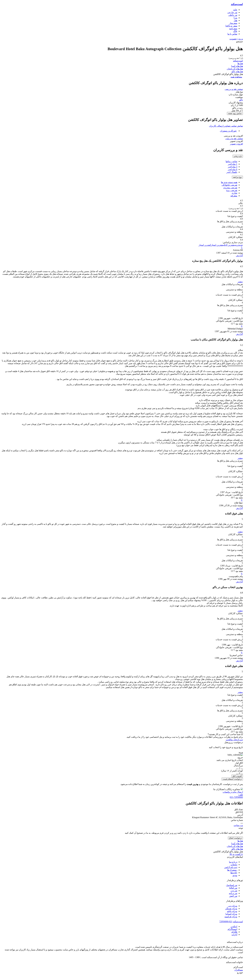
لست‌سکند (237, 4)
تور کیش (233, 896)
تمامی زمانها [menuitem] (231, 161)
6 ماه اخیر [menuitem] (232, 169)
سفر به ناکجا (231, 26)
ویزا (235, 18)
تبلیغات (234, 864)
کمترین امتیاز (205, 245)
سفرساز (233, 23)
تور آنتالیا (233, 888)
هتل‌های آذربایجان (235, 69)
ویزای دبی (232, 906)
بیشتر (240, 281)
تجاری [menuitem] (234, 193)
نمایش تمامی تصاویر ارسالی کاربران (226, 126)
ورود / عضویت (236, 39)
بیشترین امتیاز (217, 245)
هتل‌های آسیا (237, 66)
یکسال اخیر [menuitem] (231, 172)
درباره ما (233, 862)
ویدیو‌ (235, 875)
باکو (241, 100)
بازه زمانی (238, 156)
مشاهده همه (236, 77)
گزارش (239, 255)
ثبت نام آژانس (230, 867)
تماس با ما (232, 34)
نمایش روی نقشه (235, 113)
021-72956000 (225, 921)
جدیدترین (239, 245)
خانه (235, 9)
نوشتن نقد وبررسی (234, 138)
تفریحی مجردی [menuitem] (230, 187)
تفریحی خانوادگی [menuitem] (229, 185)
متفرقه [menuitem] (233, 195)
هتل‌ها (240, 63)
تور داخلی (232, 15)
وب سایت (238, 825)
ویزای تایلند (232, 911)
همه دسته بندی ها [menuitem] (229, 182)
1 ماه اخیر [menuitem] (232, 164)
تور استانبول (231, 885)
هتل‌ (235, 20)
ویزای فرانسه (231, 916)
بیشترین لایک (230, 245)
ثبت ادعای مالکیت (234, 739)
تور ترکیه (233, 893)
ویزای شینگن (231, 908)
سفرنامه (233, 28)
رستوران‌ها (232, 870)
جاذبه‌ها (233, 872)
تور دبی (233, 890)
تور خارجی (232, 12)
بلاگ (235, 31)
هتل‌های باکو (237, 71)
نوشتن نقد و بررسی (234, 89)
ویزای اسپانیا (231, 914)
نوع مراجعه (237, 177)
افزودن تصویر (236, 144)
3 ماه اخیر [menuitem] (232, 166)
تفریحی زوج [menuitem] (231, 190)
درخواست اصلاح (235, 838)
